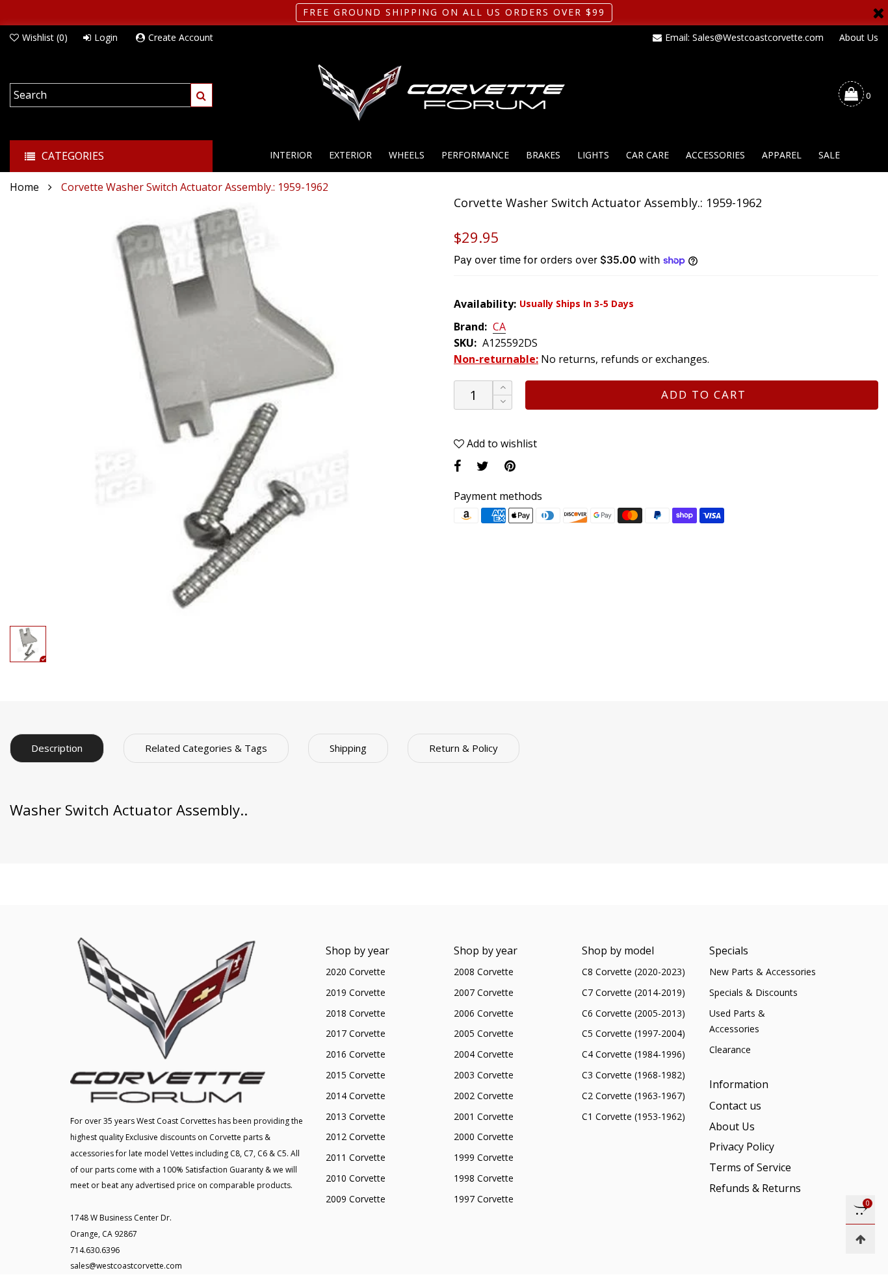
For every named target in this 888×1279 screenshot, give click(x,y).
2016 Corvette (355, 1054)
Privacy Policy (741, 1146)
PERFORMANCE (475, 155)
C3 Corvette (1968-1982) (633, 1075)
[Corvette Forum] (444, 93)
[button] (502, 402)
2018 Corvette (355, 1013)
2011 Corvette (355, 1157)
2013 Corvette (355, 1116)
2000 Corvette (484, 1136)
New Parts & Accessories (762, 971)
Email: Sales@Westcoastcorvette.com (744, 37)
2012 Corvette (355, 1136)
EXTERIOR (350, 155)
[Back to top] (860, 1239)
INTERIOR (291, 155)
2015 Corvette (355, 1075)
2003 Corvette (484, 1075)
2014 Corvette (355, 1095)
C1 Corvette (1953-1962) (633, 1116)
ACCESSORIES (715, 155)
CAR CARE (647, 155)
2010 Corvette (355, 1178)
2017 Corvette (355, 1033)
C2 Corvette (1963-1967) (633, 1095)
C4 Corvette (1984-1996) (633, 1054)
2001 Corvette (484, 1116)
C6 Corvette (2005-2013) (633, 1013)
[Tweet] (483, 466)
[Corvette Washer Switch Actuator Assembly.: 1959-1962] (222, 407)
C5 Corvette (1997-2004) (633, 1033)
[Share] (457, 466)
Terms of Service (750, 1167)
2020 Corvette (355, 971)
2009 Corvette (355, 1199)
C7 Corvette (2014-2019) (633, 992)
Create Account (180, 37)
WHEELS (406, 155)
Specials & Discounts (753, 992)
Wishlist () (45, 37)
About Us (858, 37)
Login (106, 37)
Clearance (730, 1049)
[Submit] (201, 95)
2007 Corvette (484, 992)
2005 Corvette (484, 1033)
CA (499, 327)
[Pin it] (510, 466)
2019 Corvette (355, 992)
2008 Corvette (484, 971)
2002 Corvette (484, 1095)
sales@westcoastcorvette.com (126, 1265)
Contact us (735, 1106)
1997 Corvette (484, 1199)
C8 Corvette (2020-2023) (633, 971)
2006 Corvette (484, 1013)
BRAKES (543, 155)
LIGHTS (593, 155)
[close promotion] (878, 12)
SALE (829, 155)
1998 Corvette (484, 1178)
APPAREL (782, 155)
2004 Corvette (484, 1054)
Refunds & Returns (755, 1188)
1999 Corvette (484, 1157)
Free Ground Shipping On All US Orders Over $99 (454, 12)
